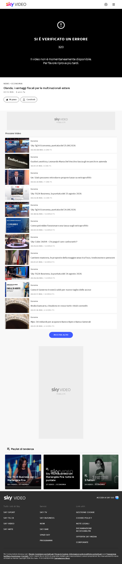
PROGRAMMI (46, 540)
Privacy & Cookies (61, 554)
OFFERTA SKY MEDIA (86, 537)
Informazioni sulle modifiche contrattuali (85, 554)
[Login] (106, 4)
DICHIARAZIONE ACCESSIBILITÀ (84, 529)
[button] (11, 99)
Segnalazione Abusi (62, 558)
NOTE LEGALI (82, 523)
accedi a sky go (105, 497)
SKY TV (43, 512)
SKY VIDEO (9, 523)
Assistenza (15, 556)
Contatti (25, 556)
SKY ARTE (8, 529)
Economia (16, 84)
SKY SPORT (9, 512)
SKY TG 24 (9, 518)
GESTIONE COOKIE (85, 512)
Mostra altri (61, 335)
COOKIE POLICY (84, 518)
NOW (42, 523)
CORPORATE (82, 542)
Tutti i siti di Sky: (12, 506)
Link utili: (81, 506)
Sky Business (47, 518)
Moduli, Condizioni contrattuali (41, 554)
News (7, 84)
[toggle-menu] (113, 4)
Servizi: (43, 506)
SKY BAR (44, 529)
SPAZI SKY (45, 535)
